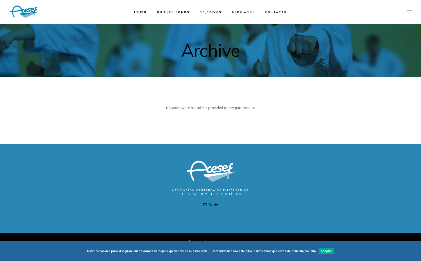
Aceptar (326, 251)
